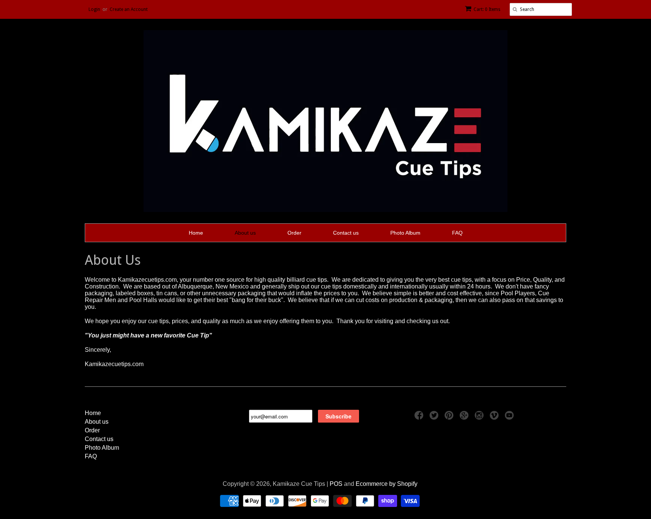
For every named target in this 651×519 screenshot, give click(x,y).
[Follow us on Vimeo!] (495, 417)
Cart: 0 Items (487, 9)
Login (94, 9)
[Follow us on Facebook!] (420, 417)
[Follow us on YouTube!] (510, 417)
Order (294, 233)
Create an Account (129, 9)
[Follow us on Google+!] (465, 417)
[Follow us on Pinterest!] (450, 417)
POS (336, 484)
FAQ (457, 233)
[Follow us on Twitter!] (435, 417)
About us (245, 233)
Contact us (346, 233)
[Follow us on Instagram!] (480, 417)
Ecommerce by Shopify (386, 484)
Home (196, 233)
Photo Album (405, 233)
